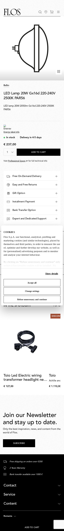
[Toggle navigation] (58, 12)
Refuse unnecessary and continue (32, 299)
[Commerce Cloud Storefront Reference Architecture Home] (12, 12)
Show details (51, 273)
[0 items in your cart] (52, 12)
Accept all (32, 283)
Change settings (32, 291)
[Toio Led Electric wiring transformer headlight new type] (26, 341)
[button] (40, 12)
